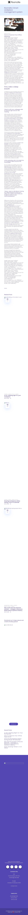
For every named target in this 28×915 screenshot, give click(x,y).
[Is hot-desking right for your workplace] (14, 298)
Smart (9, 499)
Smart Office (7, 33)
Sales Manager (7, 167)
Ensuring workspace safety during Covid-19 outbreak (12, 501)
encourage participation (9, 173)
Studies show (12, 224)
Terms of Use (14, 899)
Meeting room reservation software (12, 93)
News (11, 605)
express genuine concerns (11, 222)
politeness (9, 204)
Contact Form (14, 886)
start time (15, 154)
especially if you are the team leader (13, 118)
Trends (16, 394)
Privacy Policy (14, 897)
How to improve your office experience (13, 736)
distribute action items (15, 233)
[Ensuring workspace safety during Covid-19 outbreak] (14, 402)
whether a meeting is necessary (12, 120)
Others (6, 394)
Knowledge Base (14, 896)
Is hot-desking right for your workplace (12, 396)
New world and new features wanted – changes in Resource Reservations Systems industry (13, 609)
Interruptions (12, 205)
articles (6, 72)
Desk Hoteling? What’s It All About (13, 747)
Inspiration (7, 605)
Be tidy (10, 230)
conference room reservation (13, 133)
